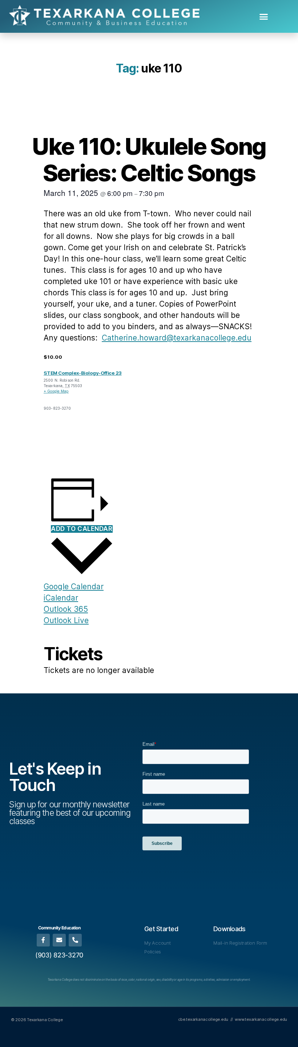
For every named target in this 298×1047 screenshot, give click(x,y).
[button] (263, 16)
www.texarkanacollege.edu (261, 1019)
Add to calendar (82, 528)
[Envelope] (59, 940)
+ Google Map (56, 391)
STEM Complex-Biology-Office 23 (83, 373)
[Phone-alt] (75, 940)
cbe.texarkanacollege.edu (203, 1019)
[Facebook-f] (43, 940)
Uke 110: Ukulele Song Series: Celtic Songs (149, 159)
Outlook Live (66, 620)
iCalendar (61, 597)
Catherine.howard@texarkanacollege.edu (176, 337)
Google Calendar (74, 586)
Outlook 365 (66, 609)
